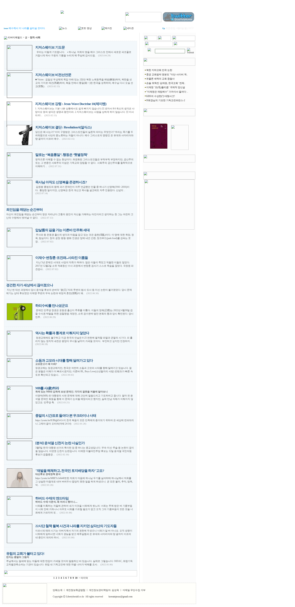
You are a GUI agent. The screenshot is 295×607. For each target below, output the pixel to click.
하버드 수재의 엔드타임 (52, 498)
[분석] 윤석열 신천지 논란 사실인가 (60, 443)
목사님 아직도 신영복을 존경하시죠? (61, 182)
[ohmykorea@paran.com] (184, 46)
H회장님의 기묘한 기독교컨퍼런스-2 (165, 100)
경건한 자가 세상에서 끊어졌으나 (29, 285)
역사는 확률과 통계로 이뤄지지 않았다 (62, 333)
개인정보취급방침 (75, 590)
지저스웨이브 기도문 (50, 47)
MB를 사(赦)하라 (47, 388)
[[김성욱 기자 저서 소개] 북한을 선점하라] (158, 149)
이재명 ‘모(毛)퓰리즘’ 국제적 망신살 (165, 87)
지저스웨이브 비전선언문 (53, 75)
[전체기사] (149, 48)
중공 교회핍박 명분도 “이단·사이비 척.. (167, 74)
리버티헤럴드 (15, 37)
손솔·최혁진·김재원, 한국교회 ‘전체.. (165, 83)
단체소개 (57, 590)
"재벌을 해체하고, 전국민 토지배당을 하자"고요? (69, 471)
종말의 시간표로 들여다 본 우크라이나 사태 (65, 415)
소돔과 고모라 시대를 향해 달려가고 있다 (64, 360)
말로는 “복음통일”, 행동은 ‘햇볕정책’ (61, 155)
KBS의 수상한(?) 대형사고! (160, 96)
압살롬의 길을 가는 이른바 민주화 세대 (62, 230)
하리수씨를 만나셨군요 (51, 306)
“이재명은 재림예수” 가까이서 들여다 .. (167, 91)
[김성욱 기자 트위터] (179, 16)
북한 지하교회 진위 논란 (159, 70)
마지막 (84, 578)
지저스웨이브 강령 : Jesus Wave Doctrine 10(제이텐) (70, 104)
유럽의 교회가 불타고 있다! (25, 554)
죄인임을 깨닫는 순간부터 (24, 210)
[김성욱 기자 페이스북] (143, 16)
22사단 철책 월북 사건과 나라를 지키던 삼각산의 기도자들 (76, 526)
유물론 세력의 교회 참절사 (160, 78)
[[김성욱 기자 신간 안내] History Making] (179, 149)
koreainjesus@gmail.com (120, 596)
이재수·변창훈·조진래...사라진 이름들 (61, 258)
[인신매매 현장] (169, 203)
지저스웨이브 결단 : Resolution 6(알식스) (63, 127)
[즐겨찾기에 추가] (183, 39)
